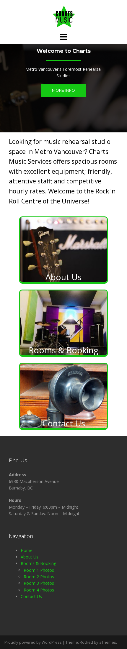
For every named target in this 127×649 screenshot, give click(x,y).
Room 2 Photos (39, 576)
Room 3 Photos (39, 583)
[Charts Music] (63, 16)
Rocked (86, 642)
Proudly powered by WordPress (33, 642)
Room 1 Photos (39, 570)
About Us (29, 557)
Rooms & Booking (38, 563)
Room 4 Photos (39, 590)
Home (26, 550)
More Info (63, 90)
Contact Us (31, 596)
